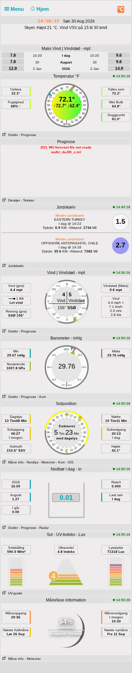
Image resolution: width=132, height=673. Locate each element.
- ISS (69, 462)
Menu (17, 9)
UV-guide (14, 593)
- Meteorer (47, 462)
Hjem (43, 9)
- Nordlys (31, 462)
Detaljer (13, 200)
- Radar (43, 528)
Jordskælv (15, 266)
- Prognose (27, 135)
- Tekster (27, 200)
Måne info (15, 462)
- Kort (41, 397)
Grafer (12, 135)
